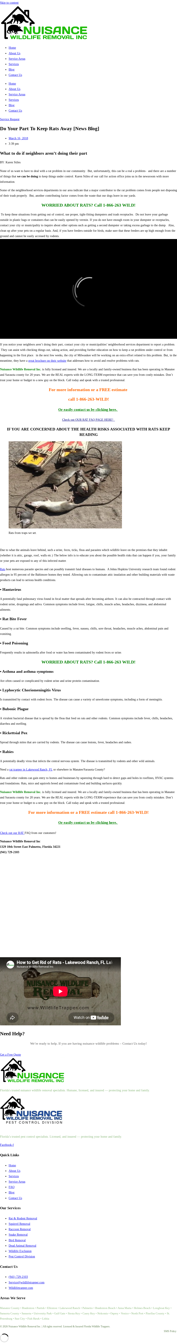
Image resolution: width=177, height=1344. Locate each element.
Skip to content (9, 2)
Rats (2, 569)
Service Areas (17, 58)
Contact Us (15, 75)
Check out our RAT (12, 833)
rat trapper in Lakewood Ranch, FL (30, 769)
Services (14, 64)
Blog (11, 69)
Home (12, 47)
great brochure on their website (47, 360)
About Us (14, 53)
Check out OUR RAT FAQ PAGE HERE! (88, 419)
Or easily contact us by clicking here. (88, 410)
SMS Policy (170, 1331)
